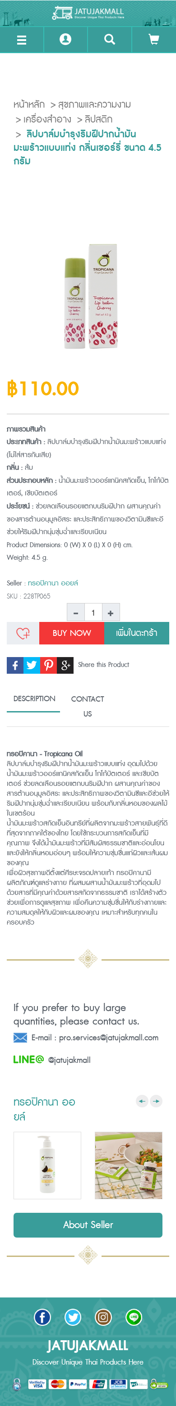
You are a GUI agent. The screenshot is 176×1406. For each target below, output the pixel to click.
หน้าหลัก (29, 105)
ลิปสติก (98, 120)
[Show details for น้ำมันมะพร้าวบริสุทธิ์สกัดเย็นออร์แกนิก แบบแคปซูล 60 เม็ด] (128, 1165)
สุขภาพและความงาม (94, 105)
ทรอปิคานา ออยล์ (53, 583)
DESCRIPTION (35, 699)
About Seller (88, 1225)
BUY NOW (72, 633)
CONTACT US (87, 707)
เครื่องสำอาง (47, 120)
